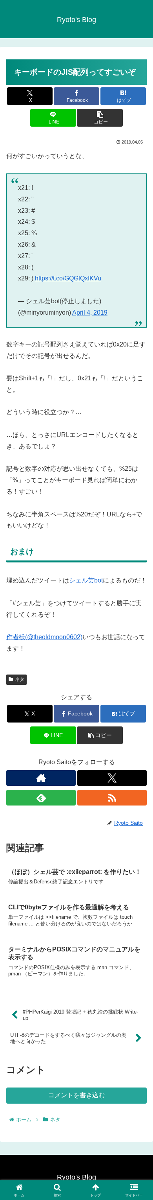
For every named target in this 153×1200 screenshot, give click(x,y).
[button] (99, 118)
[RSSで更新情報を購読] (112, 798)
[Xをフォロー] (112, 778)
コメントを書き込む (76, 1095)
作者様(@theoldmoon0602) (44, 637)
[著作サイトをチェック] (41, 778)
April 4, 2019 (89, 312)
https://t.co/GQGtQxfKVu (68, 278)
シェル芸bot (86, 580)
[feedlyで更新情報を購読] (41, 798)
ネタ (19, 679)
